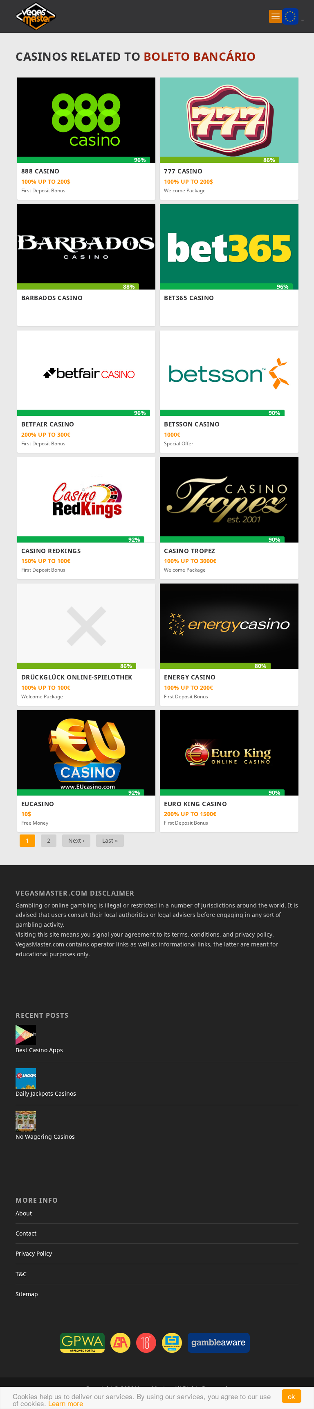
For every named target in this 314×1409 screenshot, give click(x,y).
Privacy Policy (34, 1253)
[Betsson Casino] (229, 372)
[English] (290, 15)
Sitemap (27, 1294)
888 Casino (40, 171)
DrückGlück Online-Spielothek (76, 677)
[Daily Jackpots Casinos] (26, 1078)
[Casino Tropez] (229, 499)
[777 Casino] (229, 119)
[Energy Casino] (229, 625)
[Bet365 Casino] (229, 246)
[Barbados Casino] (86, 246)
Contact (26, 1233)
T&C (21, 1274)
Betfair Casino (47, 424)
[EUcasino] (86, 752)
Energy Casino (190, 677)
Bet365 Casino (189, 298)
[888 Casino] (86, 119)
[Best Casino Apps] (26, 1035)
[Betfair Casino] (86, 372)
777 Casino (183, 171)
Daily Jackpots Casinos (46, 1093)
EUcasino (37, 804)
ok (291, 1396)
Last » (110, 840)
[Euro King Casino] (229, 752)
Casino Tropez (189, 551)
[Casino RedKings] (86, 499)
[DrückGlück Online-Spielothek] (86, 625)
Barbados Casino (52, 298)
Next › (76, 840)
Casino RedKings (51, 551)
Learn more (65, 1403)
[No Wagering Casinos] (26, 1121)
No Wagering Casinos (45, 1136)
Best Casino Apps (39, 1050)
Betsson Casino (192, 424)
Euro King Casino (195, 804)
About (24, 1213)
